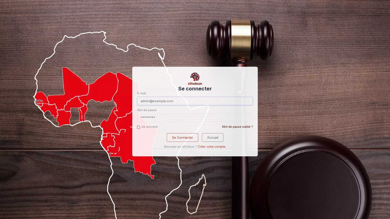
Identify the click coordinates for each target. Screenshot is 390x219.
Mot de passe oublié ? (237, 126)
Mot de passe (146, 110)
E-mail (141, 93)
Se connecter (182, 137)
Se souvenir (150, 126)
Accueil (212, 137)
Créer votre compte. (212, 146)
